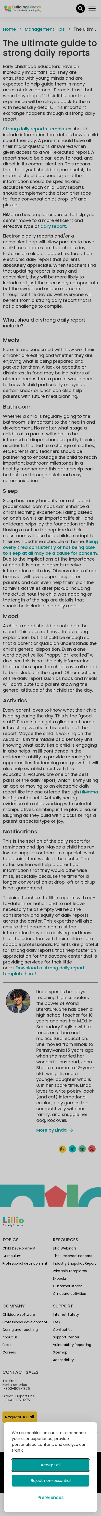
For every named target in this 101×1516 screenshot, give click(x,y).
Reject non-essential (51, 1480)
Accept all (51, 1465)
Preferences (51, 1497)
